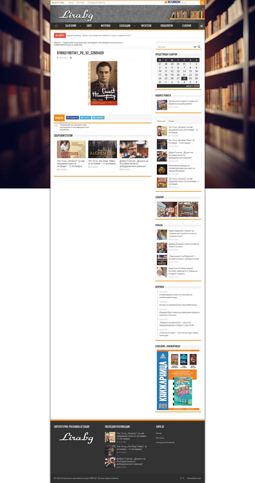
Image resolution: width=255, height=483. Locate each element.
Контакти (81, 3)
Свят (89, 26)
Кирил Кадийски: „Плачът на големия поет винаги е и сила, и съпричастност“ (99, 35)
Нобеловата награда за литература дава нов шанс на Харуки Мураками (182, 168)
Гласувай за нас (194, 478)
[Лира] (76, 15)
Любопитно (166, 26)
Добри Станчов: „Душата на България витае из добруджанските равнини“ (134, 164)
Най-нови (161, 121)
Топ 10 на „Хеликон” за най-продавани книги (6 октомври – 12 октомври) (71, 164)
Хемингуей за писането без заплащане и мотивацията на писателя (92, 43)
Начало (56, 26)
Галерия (186, 26)
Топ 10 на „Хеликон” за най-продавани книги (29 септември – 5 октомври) (184, 181)
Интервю (105, 26)
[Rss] (182, 3)
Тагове (171, 121)
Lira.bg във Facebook (96, 3)
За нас (71, 3)
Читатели (146, 26)
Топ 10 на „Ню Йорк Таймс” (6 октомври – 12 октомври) (102, 162)
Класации (125, 26)
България (71, 26)
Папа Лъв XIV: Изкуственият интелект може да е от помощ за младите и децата (183, 271)
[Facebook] (185, 3)
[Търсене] (202, 2)
